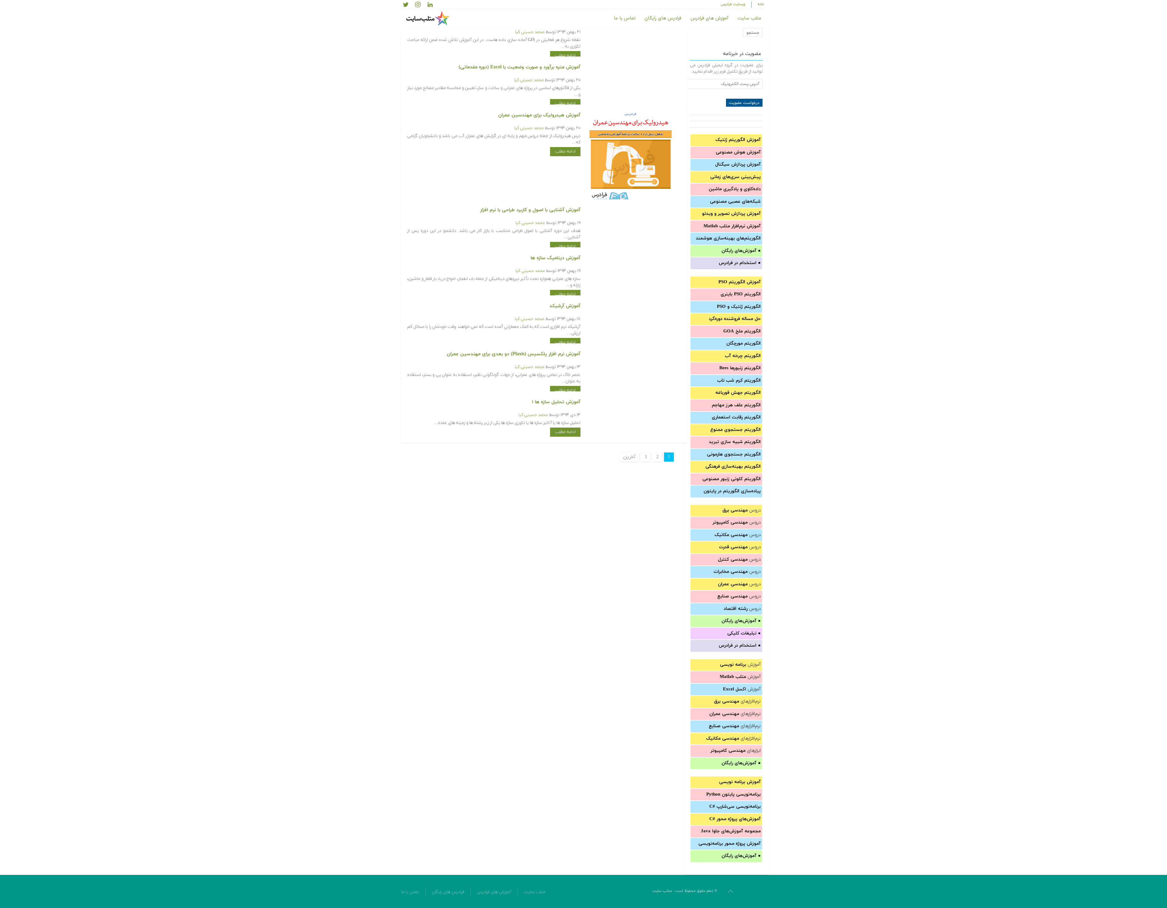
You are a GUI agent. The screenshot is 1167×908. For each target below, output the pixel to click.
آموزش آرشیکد (564, 306)
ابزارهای (736, 751)
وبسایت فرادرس (733, 4)
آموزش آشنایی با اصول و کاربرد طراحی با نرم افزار (530, 210)
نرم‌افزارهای (737, 701)
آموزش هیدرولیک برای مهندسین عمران (539, 115)
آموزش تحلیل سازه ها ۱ (556, 402)
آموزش (740, 665)
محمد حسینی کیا (530, 32)
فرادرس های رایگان (663, 18)
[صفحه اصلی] (428, 18)
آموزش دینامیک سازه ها (555, 258)
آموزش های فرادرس (709, 18)
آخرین (629, 457)
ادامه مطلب (565, 55)
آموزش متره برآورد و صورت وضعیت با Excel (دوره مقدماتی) (519, 67)
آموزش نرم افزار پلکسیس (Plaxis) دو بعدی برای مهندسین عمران (513, 354)
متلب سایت (749, 18)
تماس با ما (624, 18)
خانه (761, 4)
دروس (741, 510)
